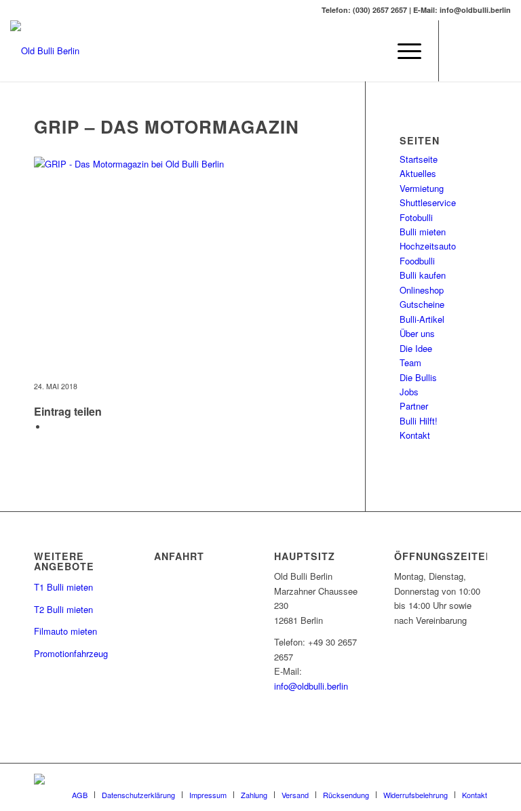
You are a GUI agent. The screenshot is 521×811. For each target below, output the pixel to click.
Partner (414, 405)
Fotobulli (416, 217)
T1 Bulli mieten (63, 586)
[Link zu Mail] (480, 51)
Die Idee (416, 348)
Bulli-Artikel (422, 319)
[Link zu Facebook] (460, 51)
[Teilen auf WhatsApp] (50, 426)
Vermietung (422, 188)
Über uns (417, 333)
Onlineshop (422, 289)
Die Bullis (418, 377)
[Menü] (402, 50)
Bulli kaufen (423, 275)
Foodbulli (417, 260)
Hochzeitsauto (428, 245)
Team (410, 362)
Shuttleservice (428, 202)
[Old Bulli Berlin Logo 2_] (44, 50)
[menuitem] (402, 50)
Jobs (409, 391)
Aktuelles (418, 173)
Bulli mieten (423, 231)
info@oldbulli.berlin (311, 685)
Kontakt (415, 435)
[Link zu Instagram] (500, 51)
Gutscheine (422, 304)
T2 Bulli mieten (63, 609)
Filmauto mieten (65, 631)
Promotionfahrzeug (71, 653)
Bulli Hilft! (419, 420)
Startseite (419, 159)
